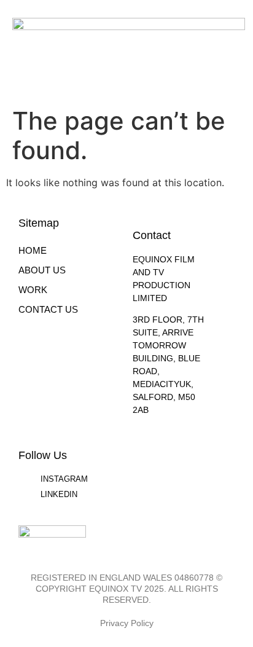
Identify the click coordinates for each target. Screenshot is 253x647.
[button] (232, 47)
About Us (42, 270)
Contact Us (48, 309)
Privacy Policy (127, 623)
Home (32, 250)
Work (32, 289)
